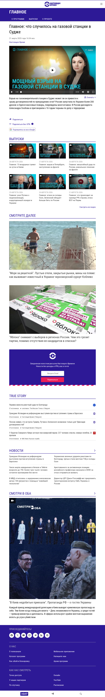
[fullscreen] (93, 91)
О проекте (47, 19)
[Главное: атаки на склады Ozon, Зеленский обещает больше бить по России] (52, 181)
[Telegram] (53, 694)
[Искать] (81, 694)
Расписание (59, 685)
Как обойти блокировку (19, 661)
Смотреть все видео (88, 207)
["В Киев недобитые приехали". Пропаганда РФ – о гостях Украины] (52, 548)
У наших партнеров (17, 680)
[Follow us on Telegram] (35, 635)
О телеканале (15, 651)
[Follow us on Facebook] (11, 635)
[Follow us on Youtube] (23, 635)
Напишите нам (60, 656)
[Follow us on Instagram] (29, 635)
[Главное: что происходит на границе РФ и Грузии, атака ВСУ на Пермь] (82, 181)
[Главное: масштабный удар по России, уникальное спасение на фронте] (82, 151)
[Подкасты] (47, 635)
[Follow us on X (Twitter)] (17, 635)
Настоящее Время (17, 42)
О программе (18, 19)
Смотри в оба (20, 493)
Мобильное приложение (64, 651)
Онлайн (57, 675)
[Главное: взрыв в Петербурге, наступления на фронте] (52, 151)
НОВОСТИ (16, 451)
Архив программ (61, 661)
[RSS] (41, 635)
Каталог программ (17, 656)
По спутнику (14, 685)
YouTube (57, 680)
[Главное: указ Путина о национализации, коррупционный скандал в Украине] (22, 181)
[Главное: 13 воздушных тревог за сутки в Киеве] (22, 151)
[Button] (16, 120)
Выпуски (33, 19)
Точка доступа (15, 675)
